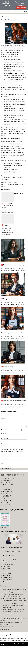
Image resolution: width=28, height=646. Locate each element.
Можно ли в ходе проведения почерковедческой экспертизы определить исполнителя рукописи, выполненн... (13, 611)
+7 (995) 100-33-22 (21, 3)
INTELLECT (5, 498)
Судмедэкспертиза (5, 16)
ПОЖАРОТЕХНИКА (7, 489)
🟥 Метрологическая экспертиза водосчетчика (14, 400)
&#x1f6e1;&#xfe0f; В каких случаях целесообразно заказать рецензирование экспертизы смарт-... (14, 605)
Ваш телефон (4, 438)
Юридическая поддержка (6, 468)
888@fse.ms (21, 5)
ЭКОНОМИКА (6, 493)
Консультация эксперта (5, 586)
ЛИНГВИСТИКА (7, 495)
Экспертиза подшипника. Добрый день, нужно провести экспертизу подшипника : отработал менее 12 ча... (14, 591)
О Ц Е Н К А (5, 488)
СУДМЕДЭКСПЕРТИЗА (8, 478)
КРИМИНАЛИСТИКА (8, 484)
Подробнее (23, 642)
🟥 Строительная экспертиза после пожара (12, 265)
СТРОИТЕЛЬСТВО (7, 480)
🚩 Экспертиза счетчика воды (9, 299)
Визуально (3, 418)
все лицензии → (4, 527)
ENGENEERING (6, 486)
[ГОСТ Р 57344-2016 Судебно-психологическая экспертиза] (14, 559)
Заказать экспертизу (21, 7)
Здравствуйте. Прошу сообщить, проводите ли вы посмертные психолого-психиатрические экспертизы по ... (15, 600)
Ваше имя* (3, 433)
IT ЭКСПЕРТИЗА (7, 497)
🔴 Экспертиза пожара (7, 366)
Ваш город (3, 444)
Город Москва (6, 562)
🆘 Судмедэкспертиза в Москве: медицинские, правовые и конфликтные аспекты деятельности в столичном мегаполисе (7, 208)
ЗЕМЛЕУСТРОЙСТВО (8, 482)
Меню (25, 12)
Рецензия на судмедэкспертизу (9, 182)
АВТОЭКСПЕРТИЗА (7, 491)
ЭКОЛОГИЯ (5, 502)
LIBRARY (5, 506)
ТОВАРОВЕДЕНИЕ (7, 500)
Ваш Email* (3, 430)
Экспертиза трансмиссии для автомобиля (12, 332)
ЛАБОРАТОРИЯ (6, 504)
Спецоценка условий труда (6, 626)
